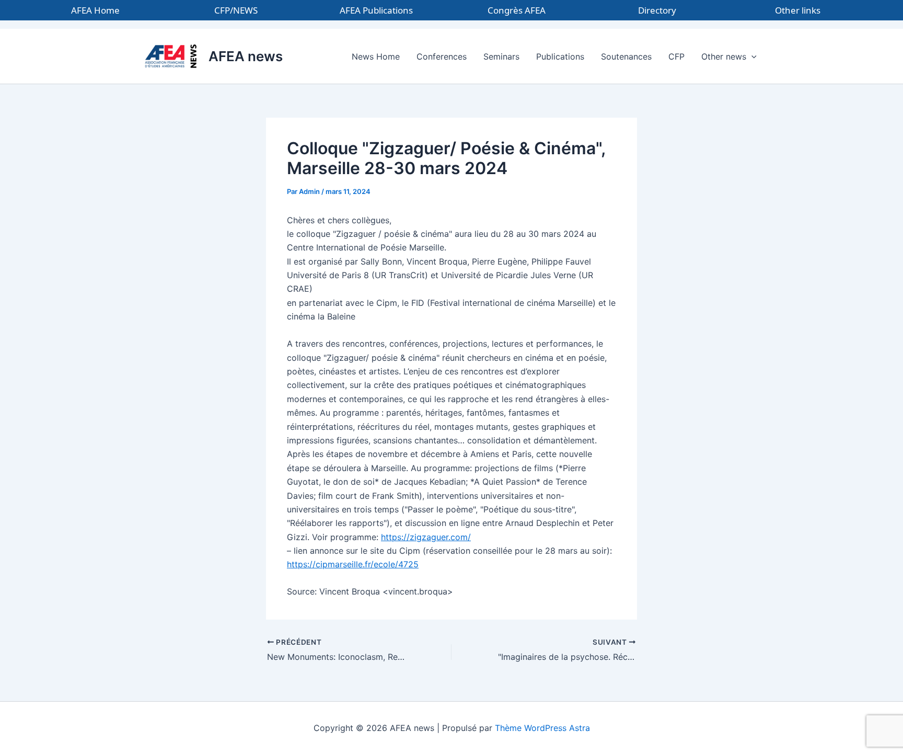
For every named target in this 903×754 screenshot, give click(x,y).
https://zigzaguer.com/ (426, 537)
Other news (723, 56)
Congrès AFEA (517, 10)
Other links (797, 10)
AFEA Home (95, 10)
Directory (657, 10)
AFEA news (246, 56)
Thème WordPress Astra (542, 728)
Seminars (501, 56)
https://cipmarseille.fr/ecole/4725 (353, 564)
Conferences (441, 56)
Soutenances (626, 56)
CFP (676, 56)
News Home (376, 56)
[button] (751, 56)
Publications (560, 56)
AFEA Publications (376, 10)
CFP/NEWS (236, 10)
